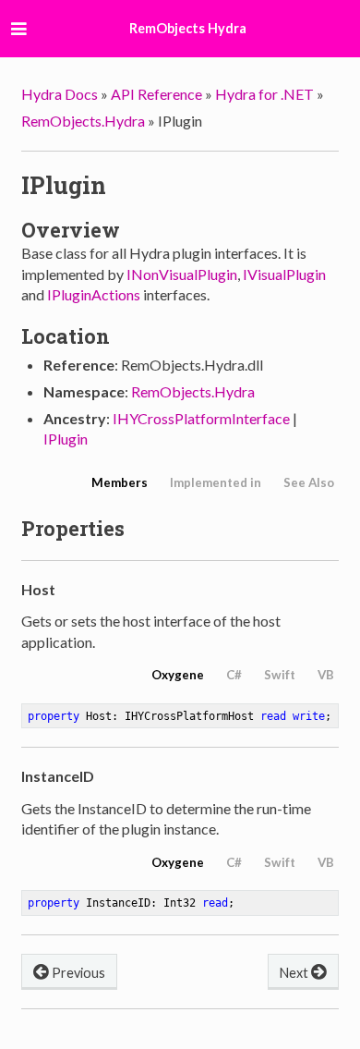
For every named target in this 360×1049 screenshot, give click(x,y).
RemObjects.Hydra (83, 120)
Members (119, 482)
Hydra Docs (59, 94)
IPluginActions (93, 294)
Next (295, 973)
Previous (77, 973)
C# (234, 674)
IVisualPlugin (284, 274)
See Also (308, 482)
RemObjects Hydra (187, 28)
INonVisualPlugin (181, 274)
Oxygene (177, 674)
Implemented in (215, 482)
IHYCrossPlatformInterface (201, 418)
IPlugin (65, 438)
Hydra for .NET (264, 94)
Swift (279, 674)
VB (326, 674)
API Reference (156, 94)
